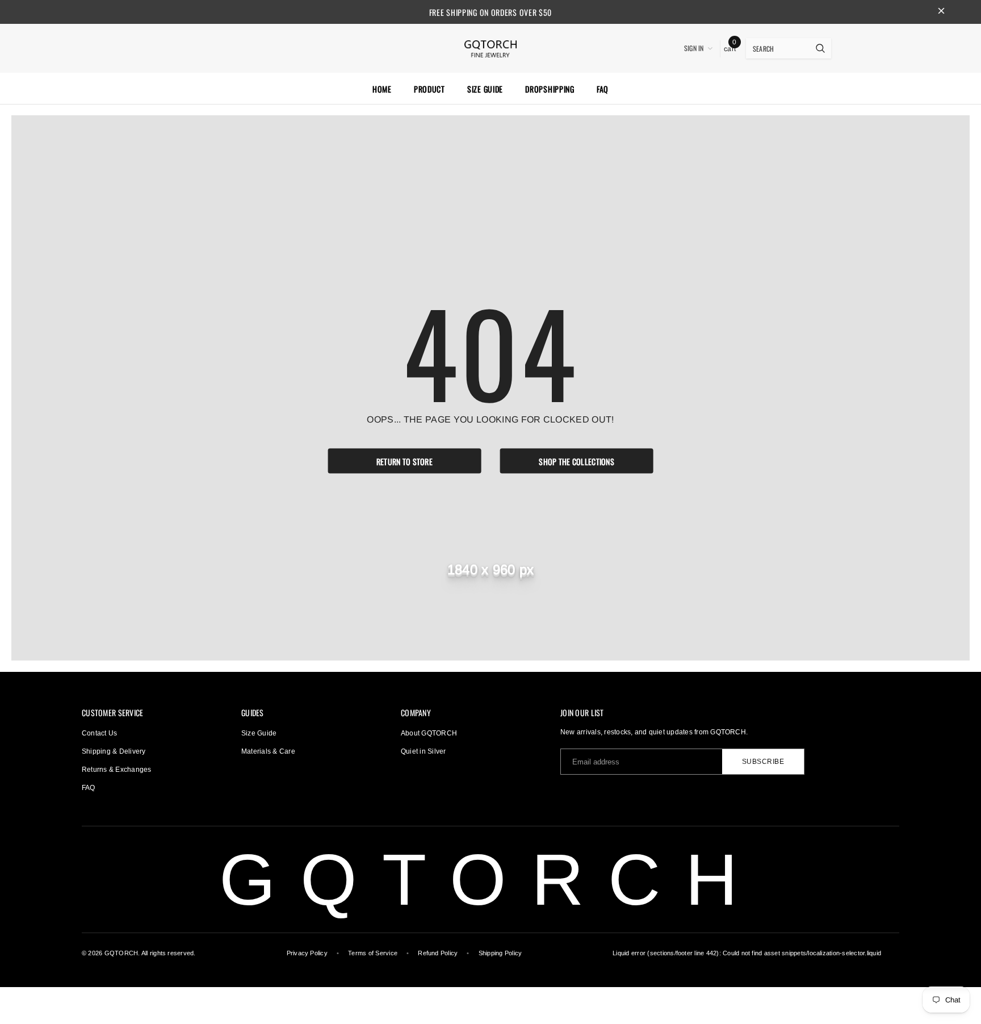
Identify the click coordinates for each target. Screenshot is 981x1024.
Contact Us (99, 733)
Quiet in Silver (423, 751)
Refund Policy (438, 953)
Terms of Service (372, 953)
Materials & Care (268, 751)
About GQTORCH (429, 733)
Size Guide (258, 733)
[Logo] (490, 47)
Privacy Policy (307, 953)
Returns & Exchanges (117, 770)
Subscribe (763, 762)
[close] (941, 12)
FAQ (88, 788)
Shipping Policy (500, 953)
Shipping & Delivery (114, 751)
